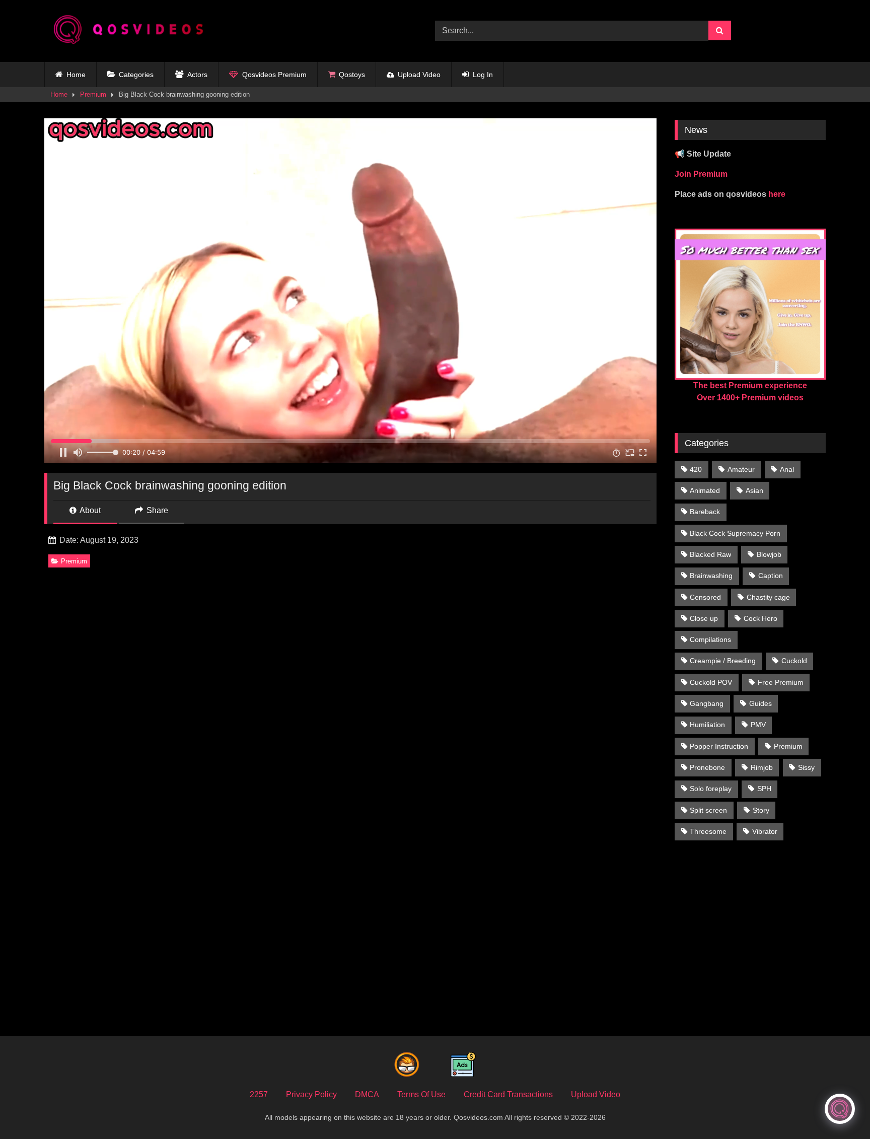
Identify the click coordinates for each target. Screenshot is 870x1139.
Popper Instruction (719, 746)
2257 (259, 1094)
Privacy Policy (311, 1094)
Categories (136, 74)
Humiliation (707, 725)
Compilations (710, 639)
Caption (770, 576)
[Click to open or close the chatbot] (840, 1109)
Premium (93, 94)
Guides (760, 703)
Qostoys (352, 74)
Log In (483, 74)
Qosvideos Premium (274, 74)
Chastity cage (768, 597)
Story (761, 810)
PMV (758, 725)
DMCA (367, 1094)
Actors (197, 74)
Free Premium (781, 682)
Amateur (741, 469)
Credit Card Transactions (508, 1094)
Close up (704, 618)
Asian (754, 490)
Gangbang (706, 703)
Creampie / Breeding (723, 661)
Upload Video (419, 74)
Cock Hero (760, 618)
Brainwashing (711, 576)
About (89, 510)
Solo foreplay (711, 789)
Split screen (708, 810)
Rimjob (762, 767)
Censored (705, 597)
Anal (787, 469)
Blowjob (769, 554)
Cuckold (794, 661)
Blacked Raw (710, 554)
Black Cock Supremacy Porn (735, 533)
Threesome (708, 831)
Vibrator (764, 831)
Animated (705, 490)
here (776, 194)
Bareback (705, 512)
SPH (764, 789)
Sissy (806, 767)
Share (156, 510)
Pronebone (707, 767)
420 (696, 469)
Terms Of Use (421, 1094)
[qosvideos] (132, 31)
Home (76, 74)
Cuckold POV (711, 682)
